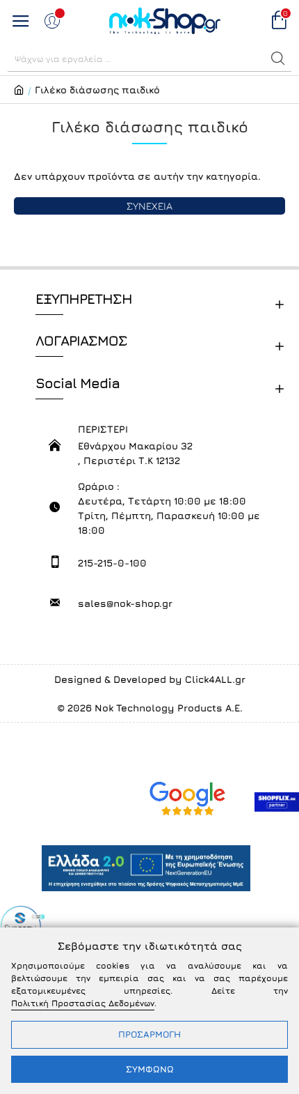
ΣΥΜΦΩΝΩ (150, 1068)
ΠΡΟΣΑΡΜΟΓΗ (149, 1034)
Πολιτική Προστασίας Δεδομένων (82, 1003)
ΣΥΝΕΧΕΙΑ (149, 206)
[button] (278, 59)
